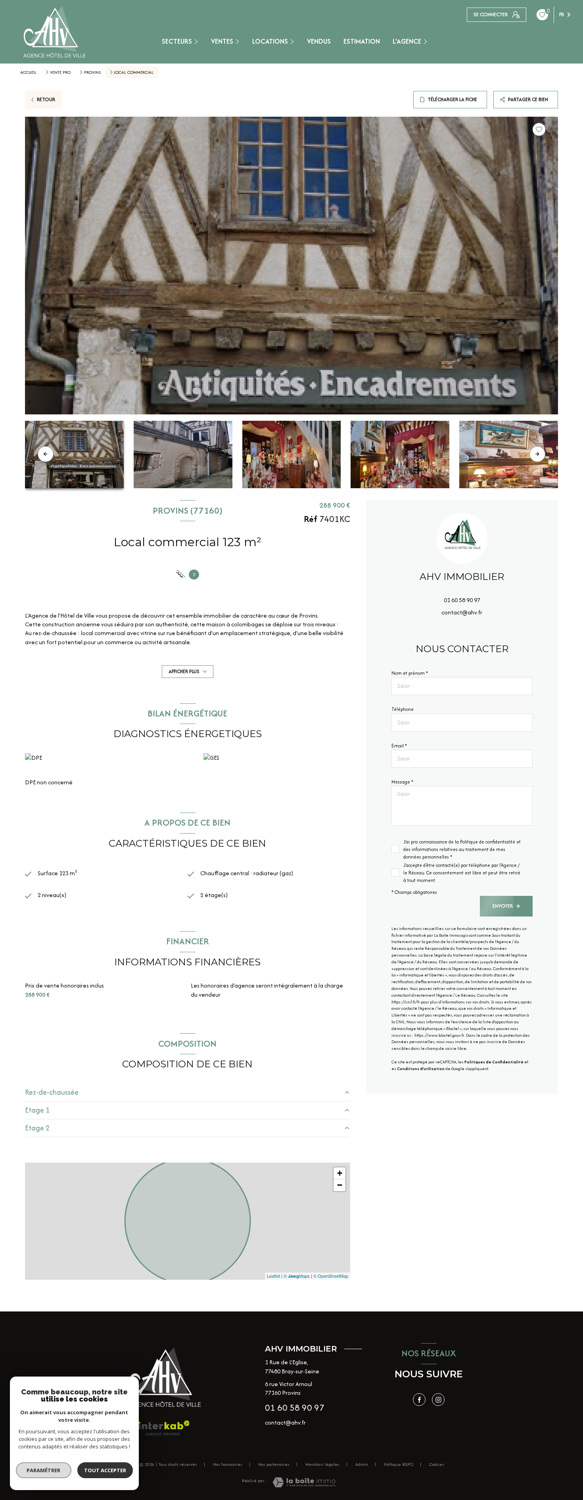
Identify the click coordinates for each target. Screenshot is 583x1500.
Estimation (361, 41)
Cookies (436, 1464)
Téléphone (402, 709)
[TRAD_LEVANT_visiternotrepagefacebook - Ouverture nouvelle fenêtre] (419, 1399)
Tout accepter (105, 1470)
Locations (270, 41)
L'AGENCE (407, 41)
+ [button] (339, 1173)
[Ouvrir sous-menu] (197, 41)
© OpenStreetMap (330, 1276)
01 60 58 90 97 (462, 600)
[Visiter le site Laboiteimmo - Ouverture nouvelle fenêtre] (304, 1482)
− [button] (339, 1185)
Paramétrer (44, 1470)
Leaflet (273, 1276)
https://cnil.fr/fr (405, 1002)
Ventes (222, 41)
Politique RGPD (398, 1464)
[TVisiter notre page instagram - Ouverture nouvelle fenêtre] (438, 1399)
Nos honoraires (227, 1464)
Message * (402, 781)
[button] (537, 454)
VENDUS (319, 41)
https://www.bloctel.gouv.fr (439, 1035)
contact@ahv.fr (461, 612)
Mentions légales (322, 1464)
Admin (361, 1464)
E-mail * (399, 745)
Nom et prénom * (409, 673)
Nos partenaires (274, 1464)
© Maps (297, 1276)
